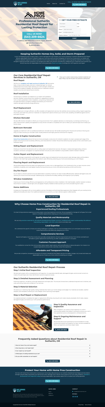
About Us (54, 3)
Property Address (63, 35)
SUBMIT (74, 38)
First (78, 23)
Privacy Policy (81, 404)
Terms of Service (88, 404)
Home (48, 3)
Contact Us (62, 3)
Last (78, 26)
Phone (61, 29)
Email (60, 32)
